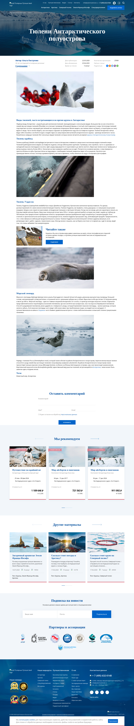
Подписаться (100, 372)
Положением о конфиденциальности (90, 377)
